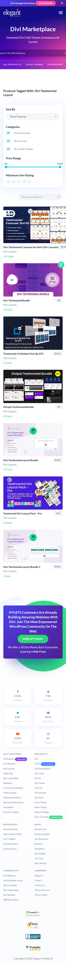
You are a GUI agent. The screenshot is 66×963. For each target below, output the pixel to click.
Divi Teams (40, 783)
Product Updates (42, 834)
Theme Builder (10, 792)
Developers (8, 807)
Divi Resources (41, 839)
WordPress (40, 848)
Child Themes (34, 64)
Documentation (10, 829)
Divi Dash (39, 797)
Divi (36, 759)
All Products (12, 64)
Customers (49, 74)
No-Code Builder (11, 778)
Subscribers (48, 719)
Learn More (46, 3)
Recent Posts (41, 829)
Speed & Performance (13, 802)
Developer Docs (10, 843)
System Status (10, 848)
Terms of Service (42, 890)
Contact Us (40, 885)
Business (39, 843)
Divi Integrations (11, 890)
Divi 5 (37, 763)
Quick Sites (8, 773)
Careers (38, 880)
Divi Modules (9, 763)
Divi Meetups (9, 875)
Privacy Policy (41, 895)
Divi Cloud (39, 773)
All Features (8, 759)
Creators (31, 74)
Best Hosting (40, 863)
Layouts (15, 74)
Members (48, 698)
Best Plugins (40, 853)
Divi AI (38, 778)
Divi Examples (9, 885)
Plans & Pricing (41, 817)
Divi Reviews (9, 895)
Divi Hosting (40, 792)
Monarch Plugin (42, 812)
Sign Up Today (33, 638)
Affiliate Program (11, 899)
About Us (39, 875)
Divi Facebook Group (13, 880)
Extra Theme (41, 802)
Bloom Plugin (40, 807)
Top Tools (39, 858)
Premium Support (11, 812)
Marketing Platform (12, 797)
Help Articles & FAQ (12, 834)
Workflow (7, 783)
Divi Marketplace (42, 768)
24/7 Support (9, 839)
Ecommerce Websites (13, 788)
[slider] (6, 167)
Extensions (55, 64)
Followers (17, 698)
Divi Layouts (9, 768)
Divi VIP (38, 788)
